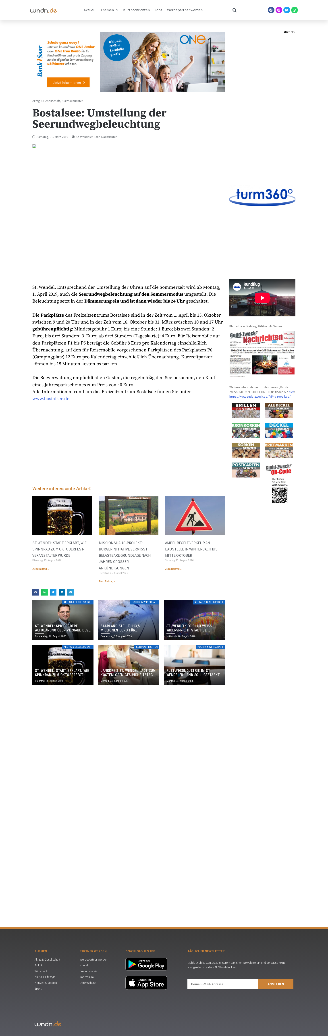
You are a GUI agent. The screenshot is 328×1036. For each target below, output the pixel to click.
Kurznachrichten (136, 10)
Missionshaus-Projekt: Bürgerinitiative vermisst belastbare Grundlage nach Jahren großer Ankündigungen (125, 555)
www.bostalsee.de (50, 399)
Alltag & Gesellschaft (46, 101)
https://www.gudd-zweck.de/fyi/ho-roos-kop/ (260, 396)
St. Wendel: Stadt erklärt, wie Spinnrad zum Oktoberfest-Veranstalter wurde (59, 549)
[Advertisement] (128, 445)
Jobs (158, 10)
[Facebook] (271, 10)
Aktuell (89, 10)
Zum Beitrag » (40, 569)
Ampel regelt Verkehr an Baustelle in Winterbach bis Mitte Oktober (191, 549)
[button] (35, 592)
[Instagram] (279, 10)
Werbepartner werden (185, 10)
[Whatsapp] (294, 10)
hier (291, 392)
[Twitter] (286, 10)
